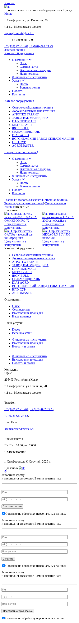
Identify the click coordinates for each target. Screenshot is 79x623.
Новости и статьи (23, 346)
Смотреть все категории (20, 152)
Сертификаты (29, 66)
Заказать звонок (14, 49)
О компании (20, 59)
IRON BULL (20, 128)
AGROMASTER (23, 145)
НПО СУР (19, 142)
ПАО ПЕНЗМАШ (24, 121)
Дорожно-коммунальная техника (33, 111)
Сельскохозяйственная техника (32, 107)
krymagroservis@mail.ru (19, 33)
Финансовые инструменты (29, 77)
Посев (24, 84)
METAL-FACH (22, 124)
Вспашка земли (30, 87)
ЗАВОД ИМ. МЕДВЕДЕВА (30, 117)
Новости (17, 91)
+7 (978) (16, 46)
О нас (23, 63)
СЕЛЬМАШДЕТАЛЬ (26, 131)
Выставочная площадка (35, 70)
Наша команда (29, 73)
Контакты (18, 94)
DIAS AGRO (20, 135)
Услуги (17, 80)
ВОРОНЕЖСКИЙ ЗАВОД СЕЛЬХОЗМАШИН (43, 138)
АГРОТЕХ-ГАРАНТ (25, 114)
